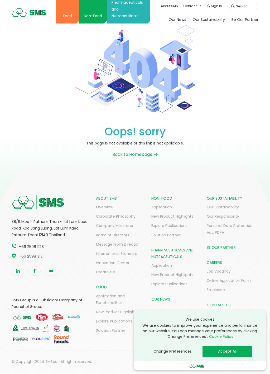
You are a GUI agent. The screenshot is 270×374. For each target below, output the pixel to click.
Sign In (216, 6)
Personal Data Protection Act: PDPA (230, 229)
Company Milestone (114, 225)
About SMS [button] (169, 6)
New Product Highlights (117, 312)
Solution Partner (110, 330)
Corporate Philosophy (116, 216)
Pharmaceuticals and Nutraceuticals (127, 9)
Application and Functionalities (110, 299)
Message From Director (117, 244)
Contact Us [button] (192, 6)
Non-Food (93, 15)
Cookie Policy (221, 336)
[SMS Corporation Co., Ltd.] (29, 12)
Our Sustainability (209, 19)
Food (67, 15)
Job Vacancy (219, 271)
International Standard (116, 253)
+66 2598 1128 (31, 246)
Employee (216, 289)
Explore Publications (114, 321)
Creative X (105, 272)
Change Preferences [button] (172, 351)
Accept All (227, 351)
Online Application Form (229, 280)
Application (161, 207)
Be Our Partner (245, 19)
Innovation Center (112, 262)
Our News (177, 19)
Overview (104, 207)
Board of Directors (112, 235)
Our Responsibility (223, 216)
